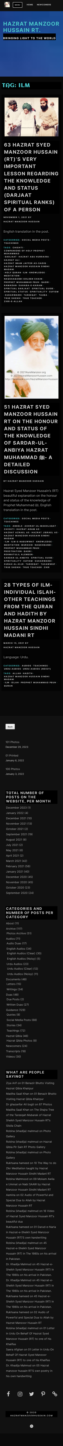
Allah (17, 673)
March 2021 (13, 861)
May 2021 (12, 850)
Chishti (18, 247)
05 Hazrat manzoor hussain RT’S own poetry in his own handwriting (29, 1371)
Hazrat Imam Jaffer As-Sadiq (25, 263)
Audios (26, 666)
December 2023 (16, 807)
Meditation (11, 276)
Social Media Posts (36, 240)
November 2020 (16, 882)
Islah (15, 682)
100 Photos (13, 769)
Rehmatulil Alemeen (18, 554)
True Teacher (32, 298)
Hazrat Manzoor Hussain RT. (31, 26)
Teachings (11, 243)
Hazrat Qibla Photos (19, 1040)
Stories (11, 1025)
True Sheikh (12, 298)
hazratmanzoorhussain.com (31, 1415)
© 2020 (32, 1412)
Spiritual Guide (43, 288)
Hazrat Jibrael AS (45, 532)
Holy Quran (13, 272)
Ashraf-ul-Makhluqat (40, 526)
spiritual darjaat (17, 288)
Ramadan (10, 285)
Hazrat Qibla (14, 1036)
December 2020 (16, 877)
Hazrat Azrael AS (17, 532)
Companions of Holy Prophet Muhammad (24, 252)
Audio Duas (14, 943)
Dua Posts (13, 999)
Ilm (25, 272)
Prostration (13, 551)
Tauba (43, 295)
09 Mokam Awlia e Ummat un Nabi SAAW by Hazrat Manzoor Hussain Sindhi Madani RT (30, 1184)
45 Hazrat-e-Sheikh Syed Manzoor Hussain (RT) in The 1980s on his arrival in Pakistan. (30, 1269)
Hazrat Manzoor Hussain (22, 221)
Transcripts (13, 1051)
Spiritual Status (16, 292)
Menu (17, 5)
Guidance (12, 1010)
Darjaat (11, 257)
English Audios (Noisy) (21, 958)
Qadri (45, 282)
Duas (9, 994)
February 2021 (15, 866)
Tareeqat (30, 295)
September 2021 (16, 834)
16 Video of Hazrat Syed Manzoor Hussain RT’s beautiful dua (30, 1216)
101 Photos (12, 742)
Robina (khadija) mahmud (22, 1131)
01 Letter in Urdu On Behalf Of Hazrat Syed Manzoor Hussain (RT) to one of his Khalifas (30, 1355)
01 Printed (12, 755)
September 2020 (17, 893)
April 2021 (12, 855)
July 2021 (12, 845)
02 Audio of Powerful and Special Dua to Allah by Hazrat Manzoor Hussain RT (29, 1200)
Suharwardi (13, 295)
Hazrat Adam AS (28, 529)
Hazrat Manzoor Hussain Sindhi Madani (27, 267)
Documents (13, 979)
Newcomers (44, 5)
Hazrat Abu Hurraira (34, 257)
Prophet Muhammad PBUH (21, 282)
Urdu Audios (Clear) (19, 968)
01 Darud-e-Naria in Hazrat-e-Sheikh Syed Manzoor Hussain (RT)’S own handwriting (31, 1232)
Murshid (27, 545)
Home (30, 5)
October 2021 (15, 829)
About (10, 923)
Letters (11, 984)
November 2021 (16, 823)
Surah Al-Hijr (14, 564)
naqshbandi (43, 545)
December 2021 (16, 818)
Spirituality (38, 292)
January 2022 (15, 813)
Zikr (47, 567)
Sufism (54, 292)
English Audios (16, 948)
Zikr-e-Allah (13, 301)
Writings (12, 989)
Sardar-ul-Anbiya (16, 558)
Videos (10, 1056)
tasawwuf (48, 564)
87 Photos (45, 1104)
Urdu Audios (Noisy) (37, 669)
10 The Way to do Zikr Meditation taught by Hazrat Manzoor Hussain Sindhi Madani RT (31, 1168)
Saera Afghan (14, 1349)
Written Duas (15, 1004)
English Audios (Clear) (21, 953)
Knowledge (37, 272)
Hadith (28, 673)
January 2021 (14, 871)
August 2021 (14, 839)
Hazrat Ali (11, 260)
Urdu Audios (12, 669)
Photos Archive (16, 933)
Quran (8, 686)
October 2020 (15, 887)
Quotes (11, 1014)
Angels (18, 526)
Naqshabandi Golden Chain (23, 279)
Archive (11, 928)
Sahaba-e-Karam (31, 285)
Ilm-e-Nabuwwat (22, 542)
